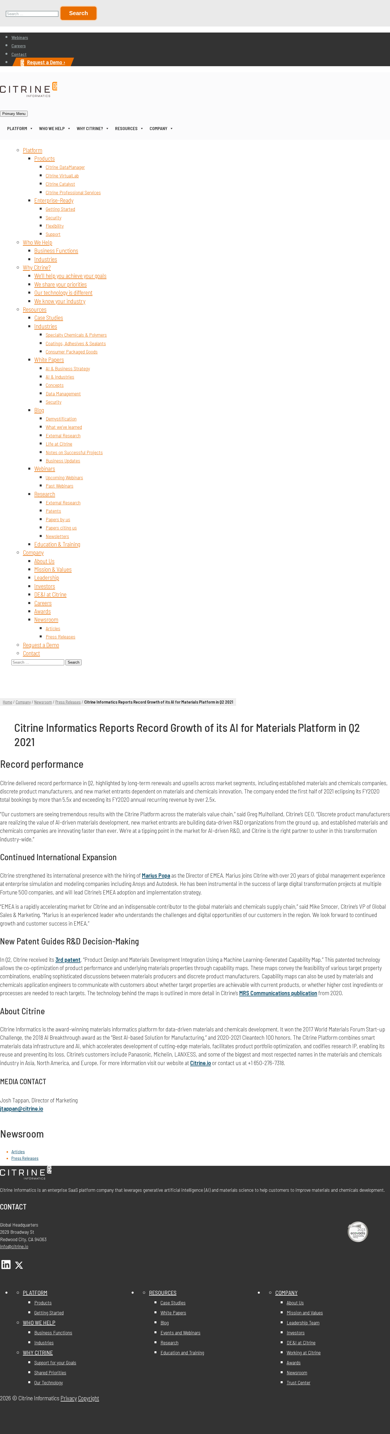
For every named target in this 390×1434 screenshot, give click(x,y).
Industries (45, 258)
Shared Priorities (50, 1372)
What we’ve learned (64, 427)
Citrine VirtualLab (62, 175)
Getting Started (60, 209)
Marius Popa (156, 875)
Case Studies (48, 317)
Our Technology (48, 1382)
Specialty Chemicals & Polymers (76, 335)
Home (7, 701)
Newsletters (57, 536)
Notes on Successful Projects (74, 452)
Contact (19, 54)
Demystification (61, 418)
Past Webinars (59, 485)
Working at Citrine (304, 1352)
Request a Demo (41, 644)
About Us (44, 560)
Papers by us (58, 519)
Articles (53, 628)
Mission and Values (305, 1312)
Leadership (46, 577)
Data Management (63, 393)
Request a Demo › (46, 62)
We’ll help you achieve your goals (70, 275)
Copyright (88, 1397)
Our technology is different (63, 292)
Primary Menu (13, 114)
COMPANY (286, 1292)
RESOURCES (162, 1292)
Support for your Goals (55, 1362)
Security (53, 217)
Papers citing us (61, 527)
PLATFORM (35, 1292)
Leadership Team (303, 1322)
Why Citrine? (90, 128)
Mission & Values (53, 569)
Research (44, 493)
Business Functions (56, 250)
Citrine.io (200, 1062)
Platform (17, 128)
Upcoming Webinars (64, 477)
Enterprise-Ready (53, 200)
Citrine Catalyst (60, 184)
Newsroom (46, 619)
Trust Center (298, 1382)
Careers (18, 45)
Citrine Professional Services (73, 192)
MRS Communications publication (278, 992)
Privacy (69, 1397)
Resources (126, 128)
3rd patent (68, 959)
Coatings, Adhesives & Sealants (76, 343)
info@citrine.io (14, 1246)
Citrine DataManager (65, 167)
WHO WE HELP (39, 1322)
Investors (44, 585)
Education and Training (182, 1352)
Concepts (55, 385)
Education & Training (57, 544)
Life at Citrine (59, 444)
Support (53, 234)
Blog (39, 409)
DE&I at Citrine (50, 594)
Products (44, 158)
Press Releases (60, 636)
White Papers (49, 359)
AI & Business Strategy (68, 368)
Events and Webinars (180, 1332)
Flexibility (55, 226)
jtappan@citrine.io (21, 1108)
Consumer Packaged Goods (72, 351)
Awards (42, 611)
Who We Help (52, 128)
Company (158, 128)
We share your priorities (60, 284)
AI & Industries (60, 376)
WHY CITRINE (38, 1352)
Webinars (19, 37)
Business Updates (63, 460)
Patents (53, 511)
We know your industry (59, 300)
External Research (63, 435)
